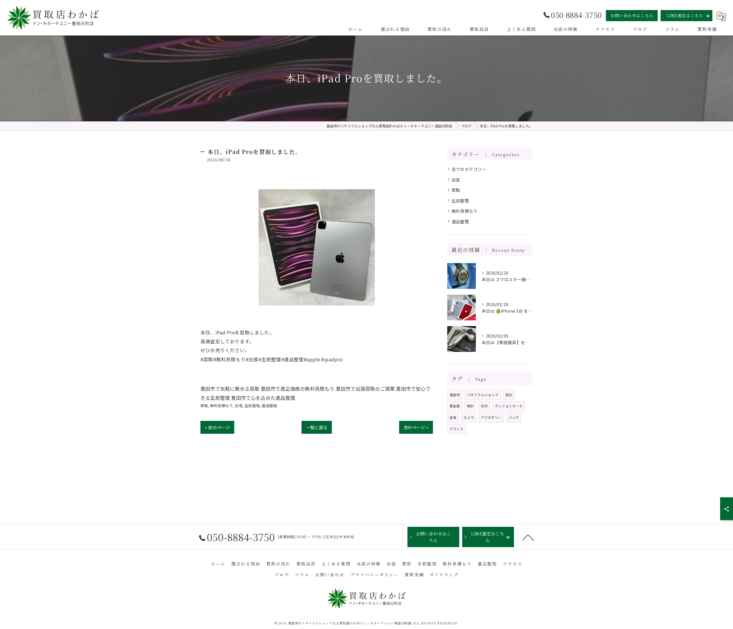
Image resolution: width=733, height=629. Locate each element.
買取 (204, 405)
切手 (484, 405)
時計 (470, 405)
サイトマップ (444, 574)
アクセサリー (491, 417)
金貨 (453, 417)
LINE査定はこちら (685, 15)
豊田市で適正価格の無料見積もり (298, 388)
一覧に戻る (317, 427)
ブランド (457, 428)
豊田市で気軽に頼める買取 (229, 388)
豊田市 (455, 394)
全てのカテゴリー (469, 169)
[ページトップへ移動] (528, 537)
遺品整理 (269, 405)
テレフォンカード (509, 405)
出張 (238, 405)
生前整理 (252, 405)
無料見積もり (221, 405)
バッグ (514, 417)
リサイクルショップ (482, 394)
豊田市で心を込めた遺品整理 (263, 397)
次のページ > (416, 427)
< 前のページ (217, 427)
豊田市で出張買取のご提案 (365, 388)
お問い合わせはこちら (631, 15)
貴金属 (455, 405)
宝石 (508, 394)
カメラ (469, 417)
